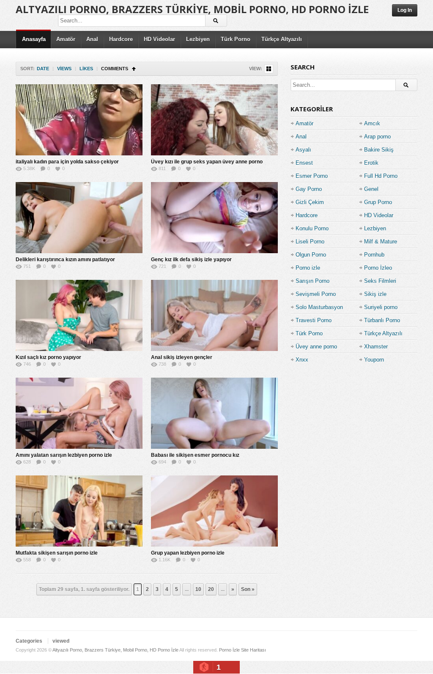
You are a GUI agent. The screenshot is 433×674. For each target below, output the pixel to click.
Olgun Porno (311, 254)
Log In (404, 10)
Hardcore (121, 39)
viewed (60, 641)
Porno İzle (229, 649)
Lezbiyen (198, 39)
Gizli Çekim (310, 202)
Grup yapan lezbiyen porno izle (188, 553)
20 (211, 589)
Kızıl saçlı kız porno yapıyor (48, 357)
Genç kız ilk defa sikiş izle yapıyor (191, 259)
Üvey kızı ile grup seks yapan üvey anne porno (207, 162)
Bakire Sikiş (379, 149)
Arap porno (377, 136)
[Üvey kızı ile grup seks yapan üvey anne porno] (214, 120)
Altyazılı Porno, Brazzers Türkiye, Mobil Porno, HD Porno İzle (192, 9)
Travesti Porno (314, 320)
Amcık (372, 123)
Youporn (374, 359)
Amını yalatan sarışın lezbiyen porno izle (64, 455)
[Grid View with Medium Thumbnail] (268, 68)
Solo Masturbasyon (319, 307)
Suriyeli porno (380, 307)
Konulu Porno (312, 228)
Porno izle (308, 268)
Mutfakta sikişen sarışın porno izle (57, 553)
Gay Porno (309, 189)
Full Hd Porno (380, 176)
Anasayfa (34, 39)
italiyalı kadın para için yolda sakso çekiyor (67, 162)
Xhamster (376, 346)
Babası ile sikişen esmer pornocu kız (195, 455)
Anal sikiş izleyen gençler (181, 357)
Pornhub (374, 254)
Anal (92, 39)
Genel (371, 189)
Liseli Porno (310, 241)
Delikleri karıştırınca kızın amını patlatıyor (65, 259)
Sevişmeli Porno (316, 294)
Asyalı (303, 149)
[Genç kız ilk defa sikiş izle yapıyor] (214, 218)
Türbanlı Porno (382, 320)
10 (198, 589)
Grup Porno (378, 202)
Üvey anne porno (316, 346)
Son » (248, 589)
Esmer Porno (312, 176)
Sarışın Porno (312, 281)
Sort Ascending (134, 68)
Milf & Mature (380, 241)
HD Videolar (159, 39)
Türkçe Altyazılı (281, 39)
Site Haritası (253, 649)
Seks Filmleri (380, 281)
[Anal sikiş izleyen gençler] (214, 315)
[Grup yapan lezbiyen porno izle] (214, 511)
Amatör (65, 39)
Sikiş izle (375, 294)
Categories (29, 641)
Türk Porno (235, 39)
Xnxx (302, 359)
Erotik (371, 163)
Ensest (304, 163)
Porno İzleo (378, 268)
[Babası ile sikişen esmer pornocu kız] (214, 413)
